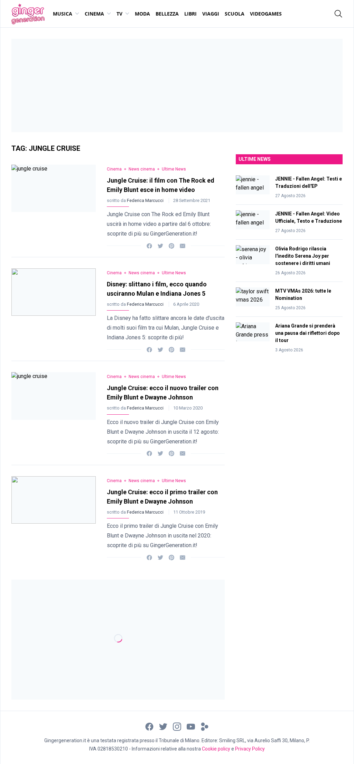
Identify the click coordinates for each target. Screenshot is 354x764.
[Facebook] (149, 245)
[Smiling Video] (205, 726)
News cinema (142, 169)
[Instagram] (177, 726)
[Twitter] (160, 245)
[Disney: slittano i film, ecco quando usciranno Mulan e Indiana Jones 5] (53, 309)
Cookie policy (216, 749)
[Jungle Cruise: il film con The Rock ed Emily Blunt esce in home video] (53, 205)
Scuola (234, 13)
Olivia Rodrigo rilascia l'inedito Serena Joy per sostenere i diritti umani (302, 256)
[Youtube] (191, 726)
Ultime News (174, 169)
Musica (62, 13)
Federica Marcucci (146, 200)
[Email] (182, 245)
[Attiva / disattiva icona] (338, 14)
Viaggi (210, 13)
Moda (142, 13)
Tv (119, 13)
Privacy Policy (250, 749)
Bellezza (167, 13)
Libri (190, 13)
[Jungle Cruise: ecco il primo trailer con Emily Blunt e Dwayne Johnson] (53, 517)
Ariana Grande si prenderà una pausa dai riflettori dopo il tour (307, 333)
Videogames (266, 13)
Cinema (94, 13)
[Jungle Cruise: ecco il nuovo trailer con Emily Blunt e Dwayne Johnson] (53, 412)
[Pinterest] (171, 245)
